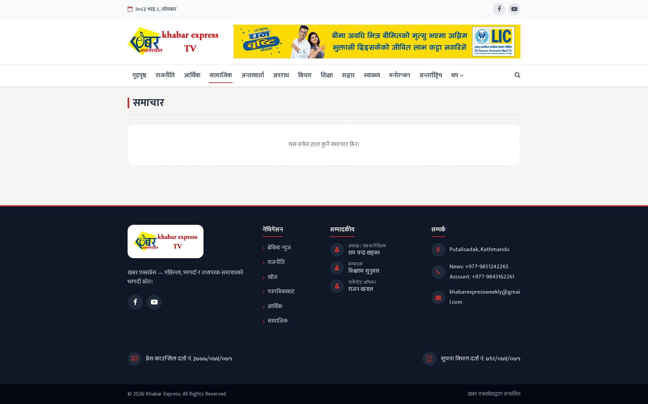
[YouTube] (514, 9)
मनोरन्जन (399, 75)
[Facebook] (499, 9)
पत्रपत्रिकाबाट (281, 291)
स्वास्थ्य (372, 75)
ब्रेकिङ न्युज (279, 247)
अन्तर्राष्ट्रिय (430, 75)
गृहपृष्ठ (139, 75)
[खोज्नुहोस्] (515, 75)
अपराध (281, 75)
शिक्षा (327, 75)
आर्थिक (192, 75)
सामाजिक (221, 75)
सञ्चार (348, 75)
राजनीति (165, 75)
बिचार (305, 75)
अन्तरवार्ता (252, 75)
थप (454, 75)
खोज (272, 277)
